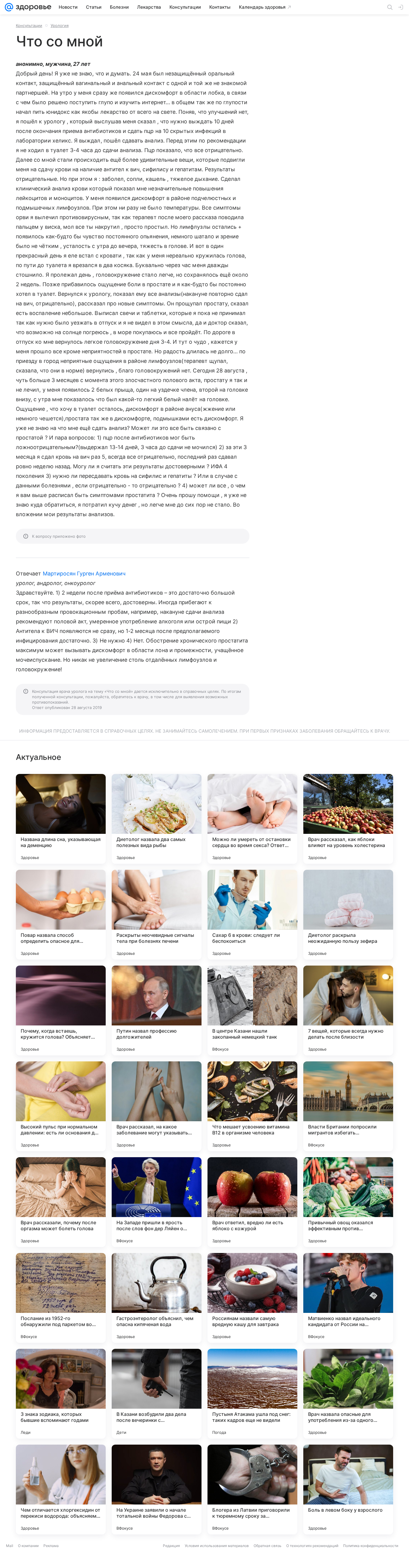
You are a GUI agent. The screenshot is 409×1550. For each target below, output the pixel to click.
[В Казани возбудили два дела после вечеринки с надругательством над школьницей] (157, 1394)
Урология (60, 25)
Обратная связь (267, 1545)
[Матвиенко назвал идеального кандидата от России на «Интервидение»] (348, 1298)
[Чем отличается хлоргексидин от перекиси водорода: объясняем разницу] (61, 1489)
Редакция (171, 1545)
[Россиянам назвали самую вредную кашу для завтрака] (252, 1298)
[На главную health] (32, 7)
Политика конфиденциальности (370, 1545)
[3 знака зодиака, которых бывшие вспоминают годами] (61, 1394)
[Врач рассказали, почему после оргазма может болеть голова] (61, 1202)
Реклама (51, 1545)
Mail (9, 1545)
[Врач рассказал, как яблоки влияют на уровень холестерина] (348, 819)
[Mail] (9, 7)
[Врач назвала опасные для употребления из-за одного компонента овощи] (348, 1394)
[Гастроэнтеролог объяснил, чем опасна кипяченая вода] (157, 1298)
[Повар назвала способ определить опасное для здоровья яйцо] (61, 915)
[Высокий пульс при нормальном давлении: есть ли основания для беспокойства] (61, 1106)
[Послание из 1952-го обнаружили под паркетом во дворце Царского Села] (61, 1298)
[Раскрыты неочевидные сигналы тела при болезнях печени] (157, 915)
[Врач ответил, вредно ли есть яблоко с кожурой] (252, 1202)
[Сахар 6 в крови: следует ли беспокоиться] (252, 915)
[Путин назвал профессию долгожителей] (157, 1010)
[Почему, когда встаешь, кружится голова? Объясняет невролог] (61, 1010)
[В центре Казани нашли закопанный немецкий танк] (252, 1010)
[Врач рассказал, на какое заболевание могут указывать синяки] (157, 1106)
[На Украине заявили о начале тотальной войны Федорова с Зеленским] (157, 1489)
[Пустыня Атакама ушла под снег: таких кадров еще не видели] (252, 1394)
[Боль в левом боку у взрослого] (348, 1489)
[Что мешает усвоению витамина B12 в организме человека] (252, 1106)
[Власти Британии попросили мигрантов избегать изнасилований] (348, 1106)
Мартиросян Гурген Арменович (84, 573)
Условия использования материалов (217, 1545)
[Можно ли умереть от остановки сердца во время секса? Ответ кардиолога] (252, 819)
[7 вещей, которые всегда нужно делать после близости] (348, 1010)
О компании (28, 1545)
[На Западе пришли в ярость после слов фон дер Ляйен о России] (157, 1202)
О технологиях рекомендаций (312, 1545)
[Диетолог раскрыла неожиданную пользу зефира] (348, 915)
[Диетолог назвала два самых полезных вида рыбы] (157, 819)
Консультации (29, 25)
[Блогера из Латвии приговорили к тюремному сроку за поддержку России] (252, 1489)
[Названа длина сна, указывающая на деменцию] (61, 819)
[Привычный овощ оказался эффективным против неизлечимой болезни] (348, 1202)
